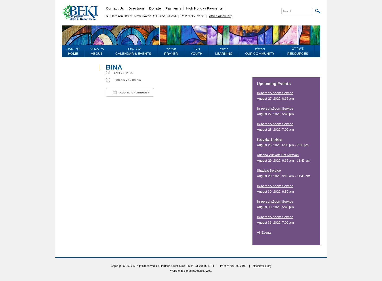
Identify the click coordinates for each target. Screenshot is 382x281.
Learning (223, 53)
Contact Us (115, 8)
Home (73, 53)
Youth (196, 53)
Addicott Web (203, 270)
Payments (173, 8)
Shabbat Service (269, 170)
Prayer (171, 53)
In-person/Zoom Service (275, 93)
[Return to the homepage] (80, 12)
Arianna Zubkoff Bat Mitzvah (278, 155)
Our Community (259, 53)
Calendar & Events (133, 53)
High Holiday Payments (204, 8)
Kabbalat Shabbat (269, 139)
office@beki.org (220, 16)
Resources (297, 53)
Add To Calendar (133, 92)
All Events (264, 232)
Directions (136, 8)
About (97, 53)
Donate (155, 8)
